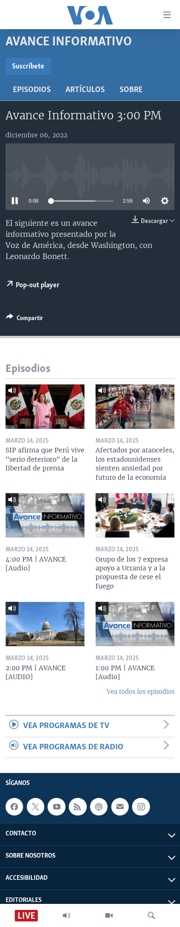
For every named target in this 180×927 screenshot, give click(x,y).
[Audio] (66, 915)
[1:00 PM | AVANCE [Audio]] (135, 624)
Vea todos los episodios (140, 692)
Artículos (85, 90)
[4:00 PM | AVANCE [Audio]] (45, 515)
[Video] (109, 915)
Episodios (32, 90)
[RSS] (77, 807)
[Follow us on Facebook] (14, 807)
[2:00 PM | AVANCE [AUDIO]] (45, 624)
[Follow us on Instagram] (141, 807)
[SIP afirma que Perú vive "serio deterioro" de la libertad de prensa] (45, 406)
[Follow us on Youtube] (56, 807)
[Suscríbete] (120, 807)
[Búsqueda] (151, 915)
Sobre (131, 90)
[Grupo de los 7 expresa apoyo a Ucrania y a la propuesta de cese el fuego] (135, 515)
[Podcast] (99, 807)
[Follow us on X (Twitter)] (35, 807)
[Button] (24, 319)
